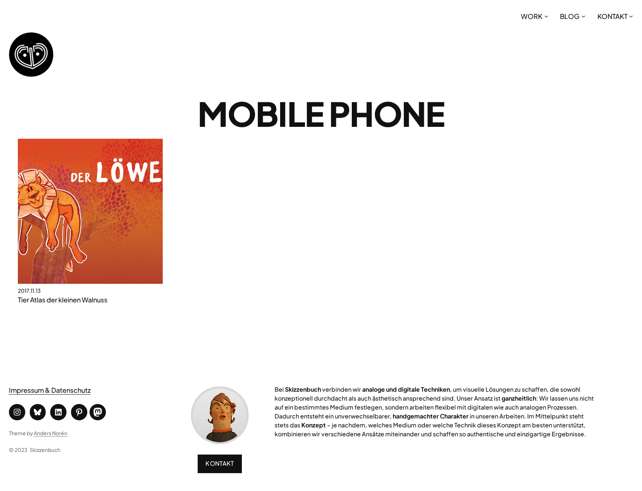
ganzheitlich (519, 398)
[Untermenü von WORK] (546, 16)
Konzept (313, 425)
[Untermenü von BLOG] (583, 16)
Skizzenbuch (45, 449)
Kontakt (219, 463)
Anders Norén (50, 433)
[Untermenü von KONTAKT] (631, 16)
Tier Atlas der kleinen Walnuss (62, 299)
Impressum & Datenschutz (50, 390)
